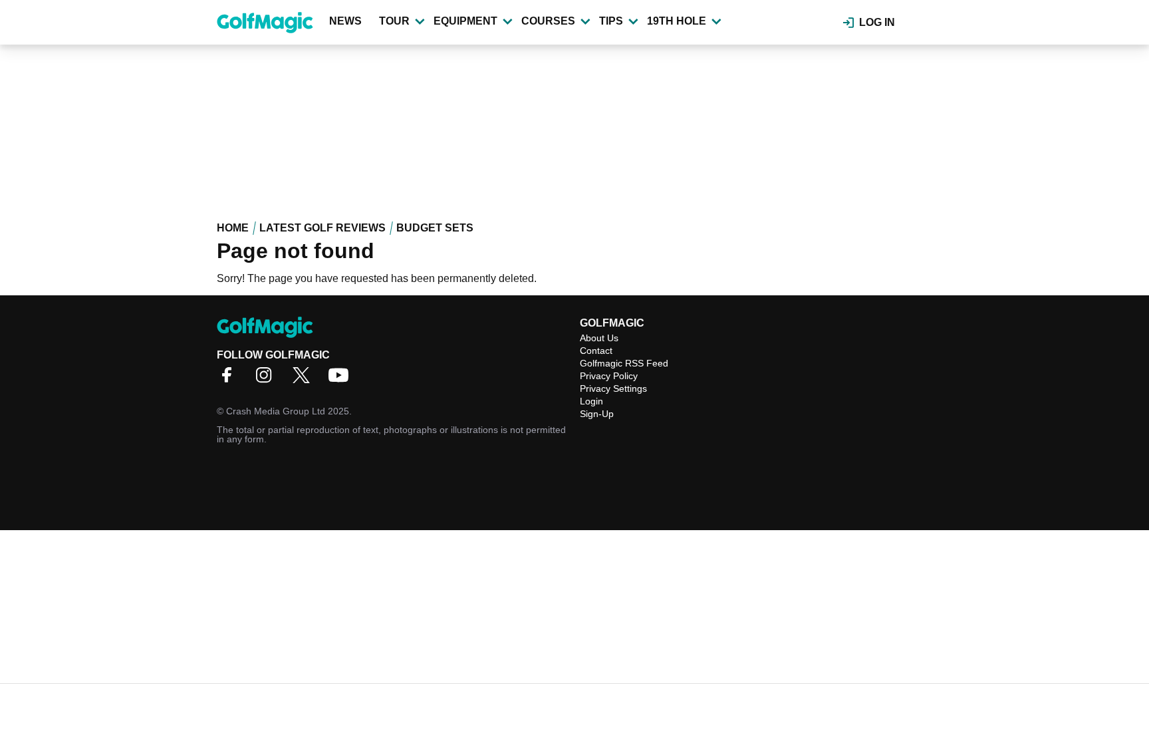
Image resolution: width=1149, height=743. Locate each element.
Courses (548, 21)
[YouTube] (341, 379)
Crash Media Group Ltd (275, 411)
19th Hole (676, 21)
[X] (304, 379)
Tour (394, 21)
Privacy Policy (609, 375)
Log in (877, 22)
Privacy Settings (613, 388)
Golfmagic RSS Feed (624, 363)
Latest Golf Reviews (322, 227)
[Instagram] (267, 379)
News (345, 21)
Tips (611, 21)
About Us (599, 338)
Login (591, 401)
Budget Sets (434, 227)
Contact (596, 350)
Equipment (465, 21)
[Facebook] (230, 379)
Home (233, 227)
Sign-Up (597, 413)
